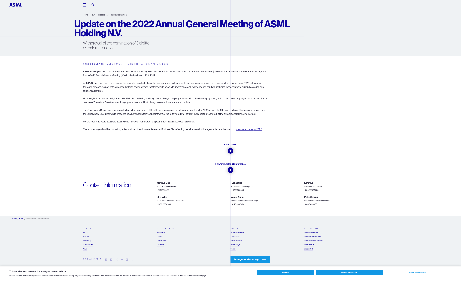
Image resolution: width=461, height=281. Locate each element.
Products (86, 237)
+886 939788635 (311, 190)
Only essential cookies (349, 273)
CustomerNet (309, 245)
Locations (160, 245)
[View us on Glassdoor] (132, 259)
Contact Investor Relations (313, 241)
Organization (161, 241)
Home (85, 15)
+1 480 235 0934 (164, 204)
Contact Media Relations (312, 237)
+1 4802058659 (237, 190)
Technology (87, 241)
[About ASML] (230, 151)
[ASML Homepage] (15, 5)
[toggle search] (93, 5)
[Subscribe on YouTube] (121, 259)
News (93, 15)
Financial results (236, 241)
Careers (160, 237)
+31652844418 (163, 190)
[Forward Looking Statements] (230, 170)
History (85, 232)
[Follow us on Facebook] (106, 259)
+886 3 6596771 (310, 204)
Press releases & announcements (111, 15)
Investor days (235, 245)
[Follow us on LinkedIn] (111, 259)
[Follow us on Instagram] (127, 259)
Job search (161, 232)
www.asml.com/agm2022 (249, 129)
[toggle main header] (84, 4)
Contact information (311, 232)
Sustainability (88, 245)
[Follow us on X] (116, 259)
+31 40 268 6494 (237, 204)
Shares (233, 249)
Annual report (235, 237)
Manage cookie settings (417, 273)
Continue (285, 273)
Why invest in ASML (237, 232)
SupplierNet (308, 249)
